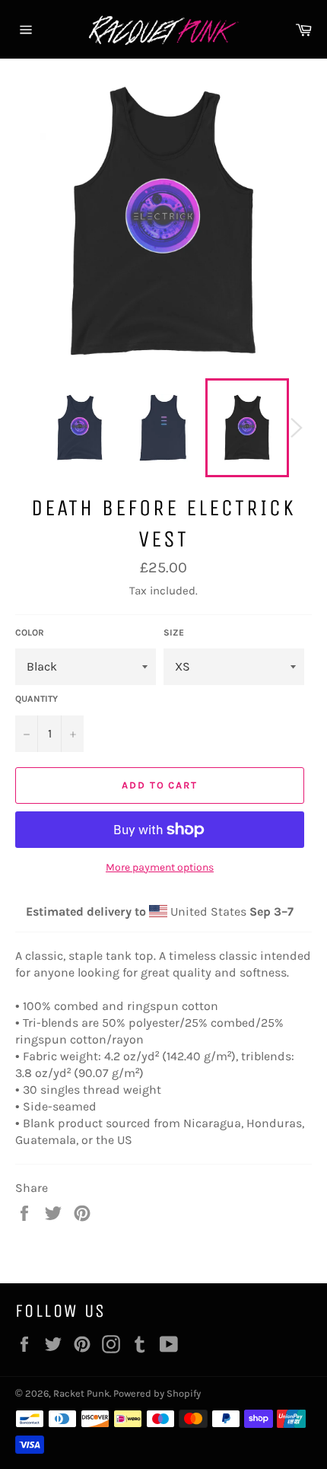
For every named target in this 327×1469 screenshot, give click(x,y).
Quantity (36, 698)
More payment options (160, 867)
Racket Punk (81, 1393)
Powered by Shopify (157, 1393)
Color (29, 632)
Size (174, 632)
